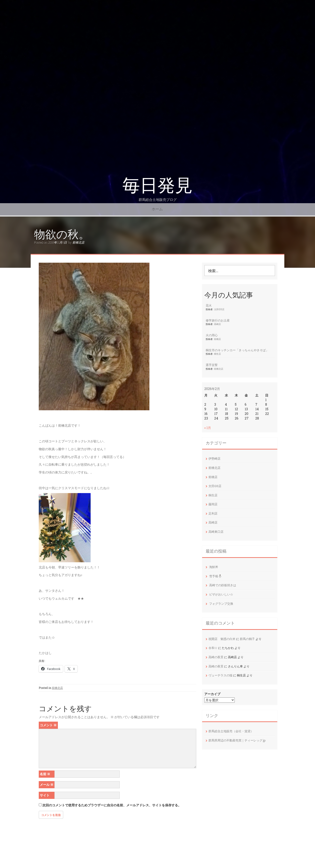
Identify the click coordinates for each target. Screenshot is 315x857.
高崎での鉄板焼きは (222, 585)
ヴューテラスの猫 (220, 675)
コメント (48, 725)
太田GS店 (219, 309)
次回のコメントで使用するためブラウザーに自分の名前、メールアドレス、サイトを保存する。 (111, 805)
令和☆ (212, 648)
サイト (45, 795)
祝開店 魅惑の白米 (221, 639)
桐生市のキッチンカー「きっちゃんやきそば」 (237, 350)
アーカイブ (212, 694)
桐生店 (217, 353)
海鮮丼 (213, 567)
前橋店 (217, 339)
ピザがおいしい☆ (221, 594)
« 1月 (207, 428)
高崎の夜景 (215, 657)
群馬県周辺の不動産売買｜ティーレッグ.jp (237, 740)
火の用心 (212, 335)
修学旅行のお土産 (218, 320)
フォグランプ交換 (221, 603)
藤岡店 (212, 504)
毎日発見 (157, 185)
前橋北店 (78, 242)
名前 (45, 774)
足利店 (212, 513)
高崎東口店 (215, 532)
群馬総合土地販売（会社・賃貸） (230, 731)
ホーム (157, 209)
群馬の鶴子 (247, 639)
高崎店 (217, 324)
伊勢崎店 (214, 458)
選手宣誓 (212, 365)
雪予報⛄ (215, 576)
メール (46, 784)
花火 (209, 305)
